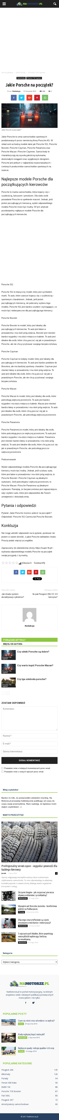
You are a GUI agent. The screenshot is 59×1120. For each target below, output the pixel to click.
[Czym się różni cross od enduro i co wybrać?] (8, 1022)
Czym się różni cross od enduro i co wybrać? (36, 1020)
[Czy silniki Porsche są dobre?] (8, 655)
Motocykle (22, 1038)
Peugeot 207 (7, 1100)
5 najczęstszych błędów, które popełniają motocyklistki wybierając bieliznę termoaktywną (35, 936)
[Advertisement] (29, 38)
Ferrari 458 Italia (8, 1082)
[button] (55, 4)
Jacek (3, 873)
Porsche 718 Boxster (11, 1091)
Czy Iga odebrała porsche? (31, 679)
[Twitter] (33, 1003)
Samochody (21, 78)
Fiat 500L (5, 1095)
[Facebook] (25, 1003)
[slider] (10, 562)
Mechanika (23, 898)
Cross (21, 1024)
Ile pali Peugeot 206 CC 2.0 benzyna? (45, 595)
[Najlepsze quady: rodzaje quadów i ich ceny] (8, 1051)
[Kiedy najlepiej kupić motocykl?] (8, 1038)
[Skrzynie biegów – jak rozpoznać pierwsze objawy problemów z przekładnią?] (8, 896)
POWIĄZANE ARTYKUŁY (14, 640)
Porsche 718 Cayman (34, 78)
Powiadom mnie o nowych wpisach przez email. (24, 772)
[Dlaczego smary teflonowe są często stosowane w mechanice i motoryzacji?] (8, 923)
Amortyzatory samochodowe (15, 1104)
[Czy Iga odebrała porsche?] (8, 682)
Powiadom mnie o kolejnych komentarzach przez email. (27, 768)
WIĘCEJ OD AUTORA (12, 644)
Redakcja (16, 91)
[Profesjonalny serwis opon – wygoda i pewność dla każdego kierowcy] (29, 842)
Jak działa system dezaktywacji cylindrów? (12, 595)
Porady (4, 861)
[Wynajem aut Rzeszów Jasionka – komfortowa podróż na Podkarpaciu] (8, 910)
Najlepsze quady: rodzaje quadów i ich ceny (36, 1048)
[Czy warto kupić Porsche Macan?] (8, 669)
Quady (21, 1051)
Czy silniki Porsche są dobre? (33, 651)
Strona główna (7, 72)
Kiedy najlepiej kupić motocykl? (31, 1034)
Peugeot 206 (7, 1069)
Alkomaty (5, 1074)
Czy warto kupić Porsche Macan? (35, 665)
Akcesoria (22, 942)
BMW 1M (5, 1087)
